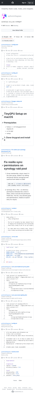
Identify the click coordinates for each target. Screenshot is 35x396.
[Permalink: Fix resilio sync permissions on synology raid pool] (3, 165)
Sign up (30, 3)
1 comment (14, 50)
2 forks (8, 50)
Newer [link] (15, 380)
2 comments (15, 272)
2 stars (21, 50)
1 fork (8, 107)
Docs (30, 387)
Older (20, 380)
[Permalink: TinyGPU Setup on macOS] (3, 115)
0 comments (15, 79)
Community (24, 387)
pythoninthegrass (6, 44)
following (14, 25)
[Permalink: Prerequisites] (3, 122)
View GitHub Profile (17, 30)
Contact (4, 389)
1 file (4, 50)
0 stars (21, 214)
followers (6, 25)
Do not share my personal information (24, 389)
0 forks (8, 79)
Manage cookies (11, 389)
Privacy (10, 387)
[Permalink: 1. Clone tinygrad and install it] (3, 139)
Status (19, 387)
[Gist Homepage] (13, 3)
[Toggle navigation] (2, 3)
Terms (5, 387)
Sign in (24, 3)
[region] (17, 61)
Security (15, 387)
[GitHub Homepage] (13, 392)
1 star (21, 79)
